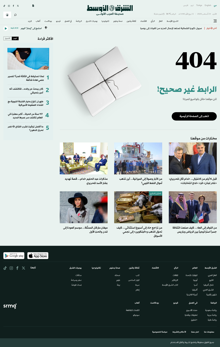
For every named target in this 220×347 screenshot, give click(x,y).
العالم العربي (212, 275)
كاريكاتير (175, 280)
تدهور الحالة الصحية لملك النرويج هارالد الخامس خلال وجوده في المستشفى (164, 28)
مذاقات (78, 275)
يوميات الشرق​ (91, 21)
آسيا (195, 285)
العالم (161, 21)
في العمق (68, 21)
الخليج (211, 280)
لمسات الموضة (76, 285)
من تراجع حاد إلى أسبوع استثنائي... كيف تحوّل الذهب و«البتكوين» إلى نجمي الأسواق (139, 232)
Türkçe (199, 6)
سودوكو (136, 315)
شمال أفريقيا (209, 285)
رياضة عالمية (212, 320)
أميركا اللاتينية (192, 295)
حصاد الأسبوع (191, 310)
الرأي (153, 21)
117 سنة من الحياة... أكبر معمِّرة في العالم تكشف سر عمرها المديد (25, 115)
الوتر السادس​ (133, 280)
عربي (215, 6)
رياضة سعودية (211, 310)
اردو (192, 6)
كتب (137, 275)
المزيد (30, 21)
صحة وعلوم (118, 21)
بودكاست (48, 21)
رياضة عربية (212, 315)
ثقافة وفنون (131, 21)
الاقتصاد (143, 21)
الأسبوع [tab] (7, 38)
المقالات (175, 275)
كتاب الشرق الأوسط (170, 285)
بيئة (118, 285)
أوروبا (195, 280)
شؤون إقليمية (211, 295)
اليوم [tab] (15, 38)
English (208, 6)
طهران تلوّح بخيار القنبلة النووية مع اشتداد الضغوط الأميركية (25, 103)
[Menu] (215, 21)
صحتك (117, 275)
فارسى (185, 6)
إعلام (137, 290)
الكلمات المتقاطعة (132, 310)
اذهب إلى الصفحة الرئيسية (194, 116)
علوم (118, 280)
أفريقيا (194, 290)
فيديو (58, 21)
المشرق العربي (208, 290)
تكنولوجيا (105, 21)
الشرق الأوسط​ (172, 21)
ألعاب (38, 21)
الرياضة (79, 21)
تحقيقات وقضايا (191, 315)
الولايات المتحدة (191, 275)
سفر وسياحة (76, 280)
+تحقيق (194, 320)
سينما (137, 285)
